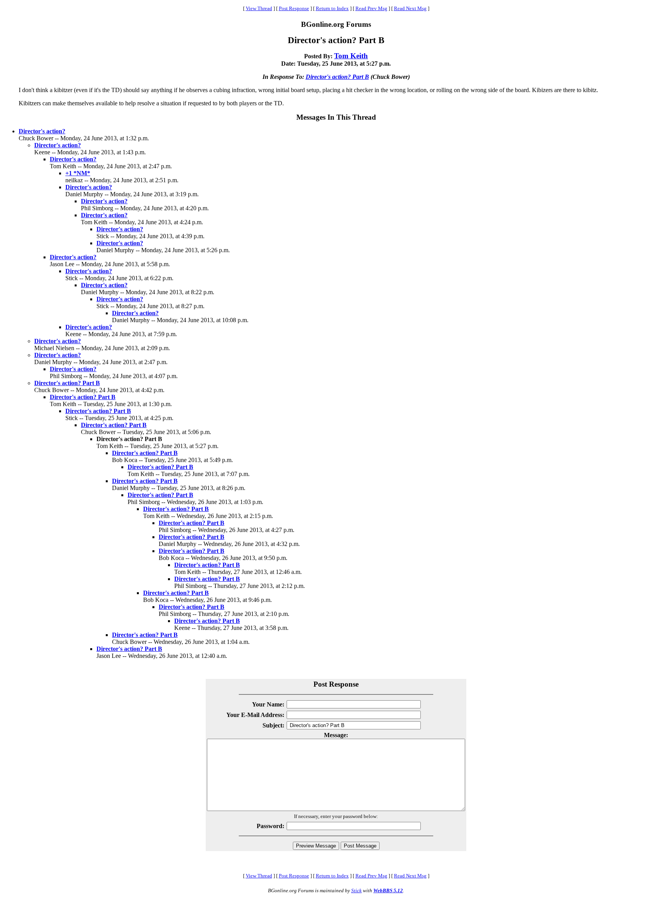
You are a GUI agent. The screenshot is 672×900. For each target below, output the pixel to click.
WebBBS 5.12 (388, 890)
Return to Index (332, 8)
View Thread (259, 8)
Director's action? (42, 131)
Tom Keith (351, 56)
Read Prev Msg (371, 8)
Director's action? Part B (337, 76)
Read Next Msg (410, 8)
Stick (356, 890)
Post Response (294, 8)
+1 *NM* (77, 173)
